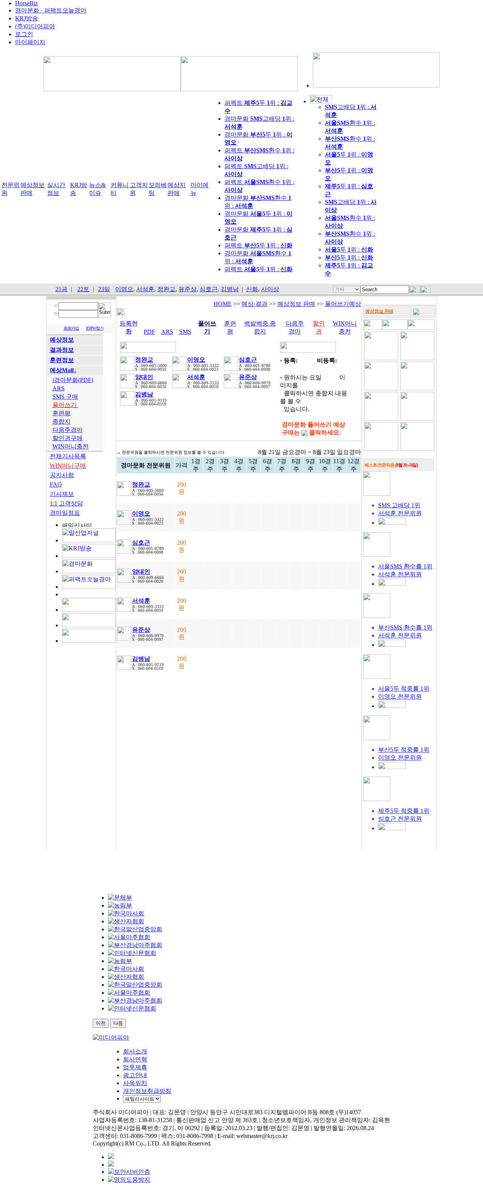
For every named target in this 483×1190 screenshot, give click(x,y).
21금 (61, 289)
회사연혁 (135, 1059)
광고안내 (135, 1075)
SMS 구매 (65, 396)
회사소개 (135, 1051)
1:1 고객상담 (66, 503)
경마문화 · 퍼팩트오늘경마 (50, 10)
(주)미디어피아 (35, 26)
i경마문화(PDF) (72, 380)
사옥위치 (135, 1083)
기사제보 (62, 494)
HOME (223, 304)
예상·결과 (255, 304)
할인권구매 (67, 438)
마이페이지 (30, 42)
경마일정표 (65, 513)
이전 (101, 1023)
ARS (58, 388)
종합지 (61, 421)
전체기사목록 (68, 456)
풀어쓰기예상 (343, 304)
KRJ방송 (26, 18)
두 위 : (349, 249)
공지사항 (62, 475)
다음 (118, 1023)
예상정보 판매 (296, 304)
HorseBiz (26, 3)
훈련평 (61, 413)
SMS (185, 332)
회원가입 (71, 328)
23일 (104, 289)
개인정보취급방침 (147, 1091)
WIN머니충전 (70, 446)
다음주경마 (67, 430)
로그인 (24, 34)
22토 (83, 289)
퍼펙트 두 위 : (258, 245)
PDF (149, 332)
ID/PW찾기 (94, 328)
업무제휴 (135, 1067)
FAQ (56, 484)
